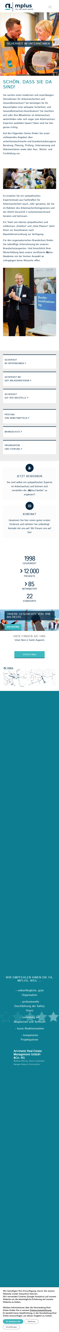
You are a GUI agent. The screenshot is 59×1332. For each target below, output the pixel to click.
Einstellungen (11, 1327)
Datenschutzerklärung (40, 1310)
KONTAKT (29, 514)
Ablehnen (31, 1321)
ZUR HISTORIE (13, 627)
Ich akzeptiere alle (13, 1321)
